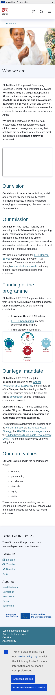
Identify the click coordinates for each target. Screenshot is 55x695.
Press (5, 601)
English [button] (33, 11)
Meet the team (10, 587)
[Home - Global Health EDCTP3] (15, 11)
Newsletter (8, 596)
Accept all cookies (23, 679)
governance (16, 396)
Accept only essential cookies (29, 687)
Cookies (6, 637)
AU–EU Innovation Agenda (31, 431)
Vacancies (8, 605)
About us (11, 23)
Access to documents (14, 634)
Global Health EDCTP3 (17, 536)
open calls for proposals (24, 266)
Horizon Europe (14, 427)
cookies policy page (27, 656)
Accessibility (9, 641)
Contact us (8, 592)
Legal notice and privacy (15, 630)
